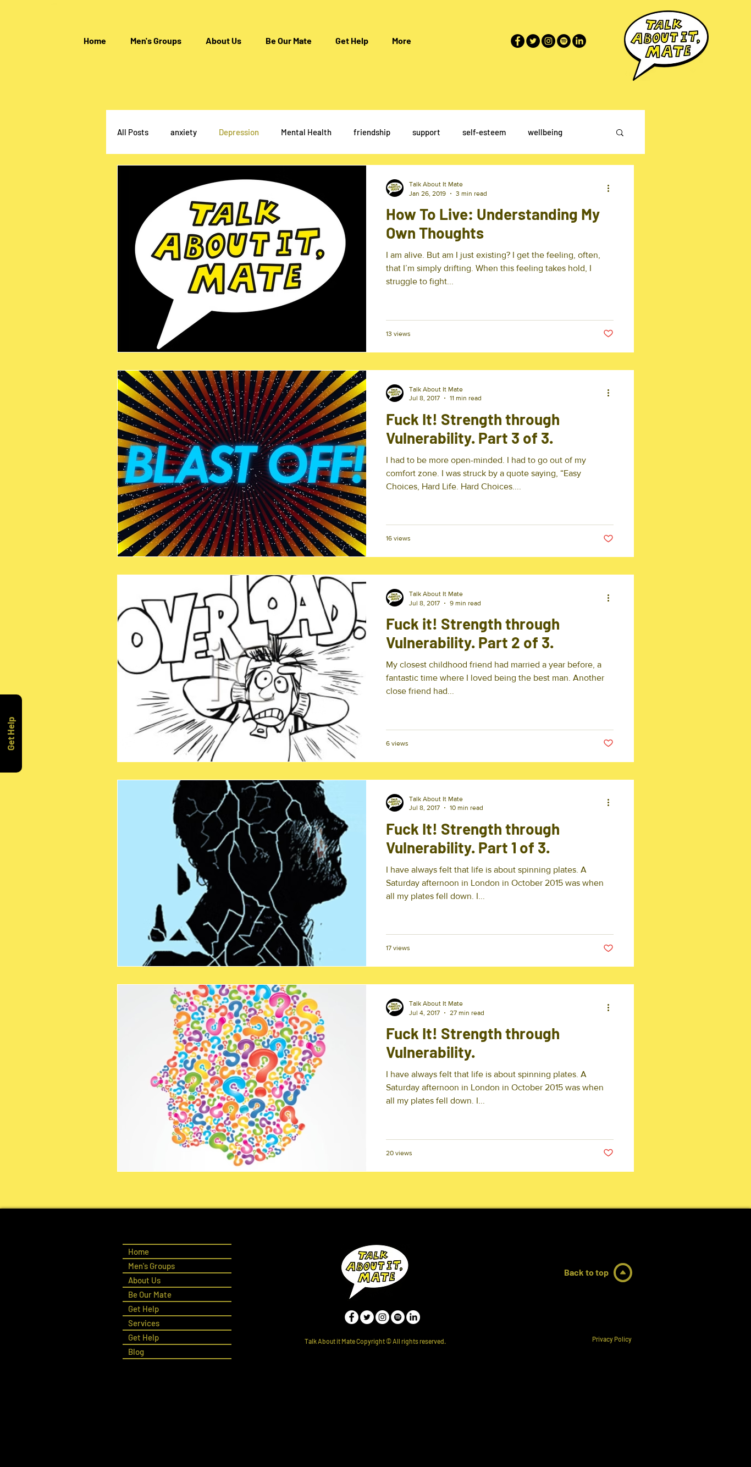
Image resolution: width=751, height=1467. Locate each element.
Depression (239, 132)
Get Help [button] (143, 1309)
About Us (144, 1280)
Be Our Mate (150, 1294)
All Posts (132, 132)
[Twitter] (533, 41)
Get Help (143, 1337)
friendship (372, 132)
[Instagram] (548, 41)
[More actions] (612, 188)
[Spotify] (564, 41)
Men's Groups (151, 1266)
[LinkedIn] (579, 41)
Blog (136, 1351)
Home (138, 1251)
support (426, 132)
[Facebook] (517, 41)
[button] (351, 40)
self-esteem (484, 132)
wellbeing (545, 132)
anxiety (183, 132)
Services (143, 1323)
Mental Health (306, 132)
